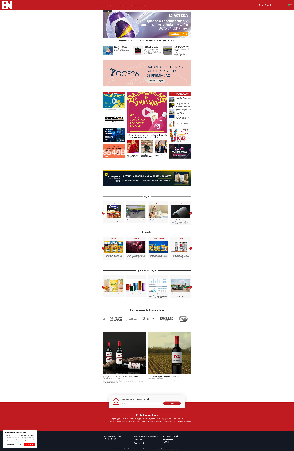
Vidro (158, 277)
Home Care (180, 238)
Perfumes (114, 238)
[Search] (259, 5)
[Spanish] (291, 5)
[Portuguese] (289, 5)
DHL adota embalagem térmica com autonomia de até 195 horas (182, 48)
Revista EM (138, 439)
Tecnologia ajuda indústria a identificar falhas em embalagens (135, 220)
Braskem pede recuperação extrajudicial (183, 98)
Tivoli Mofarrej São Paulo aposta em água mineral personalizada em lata (180, 295)
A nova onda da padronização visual (182, 122)
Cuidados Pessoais (135, 238)
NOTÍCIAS (130, 5)
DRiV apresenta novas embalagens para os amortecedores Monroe (183, 105)
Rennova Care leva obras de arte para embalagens (120, 47)
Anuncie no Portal (170, 436)
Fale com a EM (139, 443)
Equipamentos (136, 203)
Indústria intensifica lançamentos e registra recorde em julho (182, 117)
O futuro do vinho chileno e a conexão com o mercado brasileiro (166, 377)
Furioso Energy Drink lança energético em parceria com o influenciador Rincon (158, 256)
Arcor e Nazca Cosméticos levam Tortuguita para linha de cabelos (136, 256)
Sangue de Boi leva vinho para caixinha (151, 46)
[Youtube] (262, 5)
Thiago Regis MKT (174, 449)
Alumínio (180, 277)
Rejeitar (20, 444)
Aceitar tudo (29, 444)
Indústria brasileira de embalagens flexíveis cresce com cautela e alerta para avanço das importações (136, 295)
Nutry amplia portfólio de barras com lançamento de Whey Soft (180, 220)
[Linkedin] (270, 5)
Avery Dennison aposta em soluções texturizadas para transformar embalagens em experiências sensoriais (158, 221)
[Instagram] (265, 5)
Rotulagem (158, 203)
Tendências (180, 203)
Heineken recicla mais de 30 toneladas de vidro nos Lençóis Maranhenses (183, 111)
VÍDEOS (136, 5)
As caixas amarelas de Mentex (114, 109)
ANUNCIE (144, 5)
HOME (95, 5)
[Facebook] (268, 5)
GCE (140, 5)
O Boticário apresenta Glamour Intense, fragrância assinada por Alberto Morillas (114, 256)
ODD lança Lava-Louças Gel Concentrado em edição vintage (180, 256)
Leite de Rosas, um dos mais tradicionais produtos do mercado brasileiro (147, 136)
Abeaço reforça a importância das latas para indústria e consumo (113, 294)
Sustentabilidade (114, 203)
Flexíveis (135, 277)
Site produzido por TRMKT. (161, 449)
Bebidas (158, 238)
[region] (20, 439)
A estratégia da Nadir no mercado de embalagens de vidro (146, 155)
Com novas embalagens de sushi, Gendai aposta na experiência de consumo (133, 155)
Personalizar (10, 444)
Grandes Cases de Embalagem (146, 436)
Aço (114, 277)
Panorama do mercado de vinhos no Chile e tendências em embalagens (120, 377)
